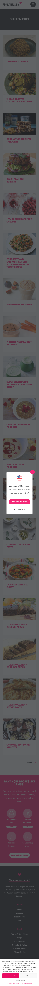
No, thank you (19, 509)
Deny (28, 976)
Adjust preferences (19, 980)
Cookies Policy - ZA (13, 983)
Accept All (11, 976)
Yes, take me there (19, 501)
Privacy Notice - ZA (26, 983)
